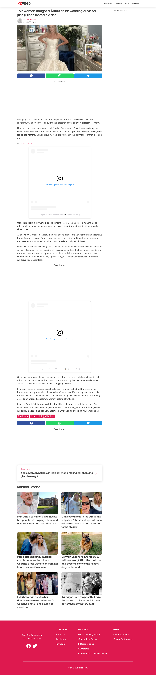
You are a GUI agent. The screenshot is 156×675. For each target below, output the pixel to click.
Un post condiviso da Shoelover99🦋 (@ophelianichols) (60, 215)
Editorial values (86, 643)
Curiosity (107, 3)
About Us (60, 634)
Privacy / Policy (121, 634)
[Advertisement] (60, 99)
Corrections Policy (87, 639)
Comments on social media (92, 653)
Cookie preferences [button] (123, 639)
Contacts (61, 639)
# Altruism (23, 416)
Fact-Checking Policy (89, 634)
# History (49, 416)
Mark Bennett (31, 19)
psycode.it (61, 643)
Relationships (132, 3)
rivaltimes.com (26, 143)
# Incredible (37, 416)
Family (119, 3)
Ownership (83, 648)
